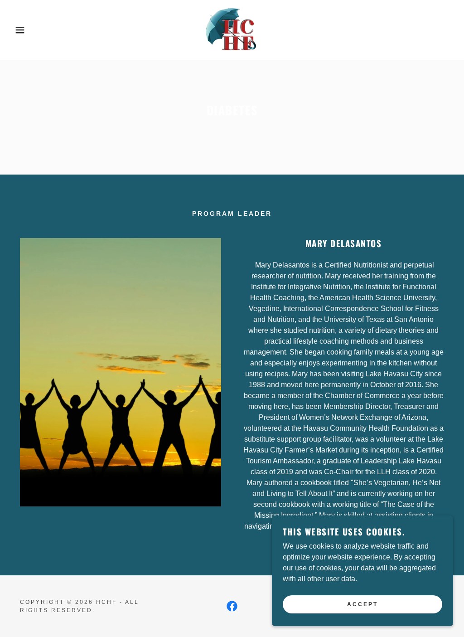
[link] (232, 29)
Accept (362, 604)
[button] (23, 30)
